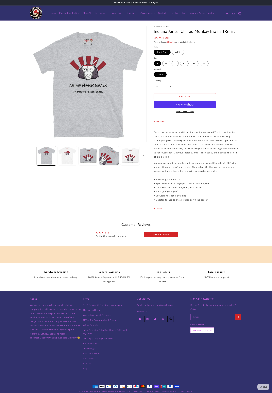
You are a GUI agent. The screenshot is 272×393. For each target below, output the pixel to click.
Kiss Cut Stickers (91, 353)
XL (184, 63)
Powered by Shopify (108, 391)
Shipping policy (168, 391)
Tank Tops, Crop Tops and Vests (98, 338)
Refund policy (124, 391)
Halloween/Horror (92, 310)
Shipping (171, 42)
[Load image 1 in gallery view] (46, 155)
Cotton (160, 74)
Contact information (185, 391)
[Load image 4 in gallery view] (109, 155)
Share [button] (159, 208)
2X (194, 63)
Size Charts (159, 121)
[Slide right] (143, 156)
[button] (101, 13)
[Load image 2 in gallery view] (67, 155)
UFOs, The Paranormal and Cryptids (100, 320)
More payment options (185, 111)
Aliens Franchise (91, 325)
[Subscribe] (238, 317)
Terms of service (153, 391)
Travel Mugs (89, 348)
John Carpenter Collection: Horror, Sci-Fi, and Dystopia (105, 332)
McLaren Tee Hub (93, 391)
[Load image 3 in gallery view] (88, 155)
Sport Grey (162, 52)
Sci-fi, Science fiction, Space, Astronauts (102, 305)
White (178, 52)
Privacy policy (138, 391)
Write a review (161, 234)
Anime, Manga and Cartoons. (97, 315)
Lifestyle (87, 363)
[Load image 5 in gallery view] (130, 155)
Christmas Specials (92, 343)
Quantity (157, 81)
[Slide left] (33, 156)
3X (204, 63)
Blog (85, 368)
